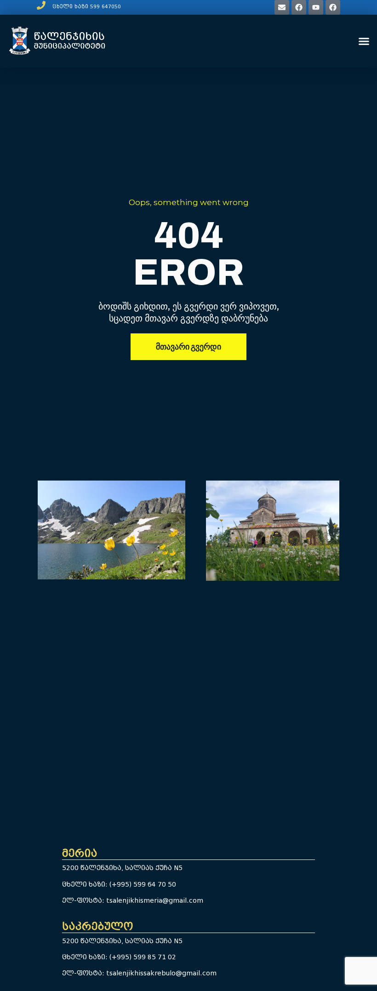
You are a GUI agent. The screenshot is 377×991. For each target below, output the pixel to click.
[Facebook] (298, 7)
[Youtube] (315, 7)
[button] (364, 41)
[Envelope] (281, 7)
